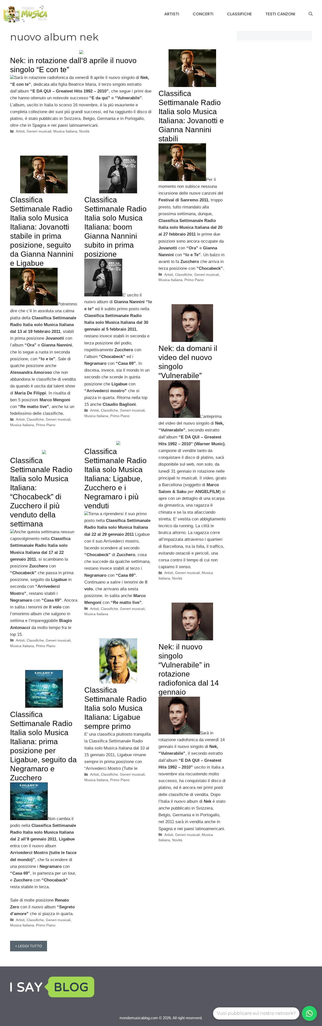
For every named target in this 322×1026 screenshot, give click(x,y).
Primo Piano (194, 280)
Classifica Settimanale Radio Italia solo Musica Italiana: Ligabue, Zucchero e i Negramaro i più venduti (115, 478)
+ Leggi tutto (28, 946)
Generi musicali (39, 131)
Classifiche (239, 14)
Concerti (203, 14)
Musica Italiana (65, 131)
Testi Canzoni (280, 14)
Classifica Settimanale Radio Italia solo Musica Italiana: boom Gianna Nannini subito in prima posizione (115, 227)
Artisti (171, 14)
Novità (84, 131)
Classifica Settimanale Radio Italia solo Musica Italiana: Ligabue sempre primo (115, 708)
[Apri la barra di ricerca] (310, 14)
